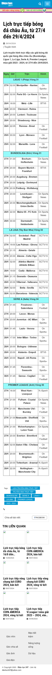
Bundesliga (12, 495)
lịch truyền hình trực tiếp (25, 488)
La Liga (10, 499)
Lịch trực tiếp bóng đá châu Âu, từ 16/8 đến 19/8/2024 (14, 551)
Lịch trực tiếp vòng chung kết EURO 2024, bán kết (14, 582)
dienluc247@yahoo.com (11, 670)
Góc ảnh (10, 653)
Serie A (25, 495)
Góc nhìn (10, 636)
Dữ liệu (31, 653)
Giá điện (10, 660)
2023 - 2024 (11, 503)
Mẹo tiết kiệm (32, 634)
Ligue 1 (37, 495)
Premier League (25, 499)
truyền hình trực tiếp (23, 492)
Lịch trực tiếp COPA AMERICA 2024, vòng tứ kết (13, 612)
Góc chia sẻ (12, 646)
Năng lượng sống (34, 644)
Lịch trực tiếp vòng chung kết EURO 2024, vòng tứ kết (37, 582)
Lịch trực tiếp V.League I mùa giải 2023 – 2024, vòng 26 (38, 612)
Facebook (40, 517)
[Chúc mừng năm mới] (26, 15)
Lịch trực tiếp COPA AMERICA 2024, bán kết (35, 551)
